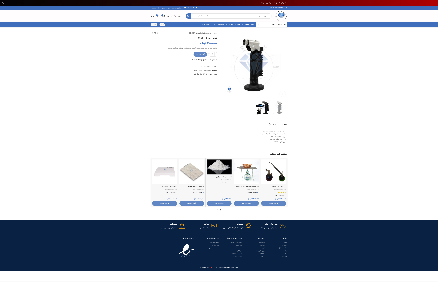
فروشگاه (208, 33)
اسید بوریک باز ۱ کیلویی (224, 176)
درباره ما (285, 254)
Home (215, 33)
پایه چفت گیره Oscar (279, 186)
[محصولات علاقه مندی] (168, 16)
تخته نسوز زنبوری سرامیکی (195, 186)
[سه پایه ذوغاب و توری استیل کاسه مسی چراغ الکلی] (246, 171)
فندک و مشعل (197, 70)
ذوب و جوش (207, 70)
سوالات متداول (283, 248)
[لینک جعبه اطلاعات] (269, 226)
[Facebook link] (196, 7)
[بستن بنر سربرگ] (3, 3)
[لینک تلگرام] (184, 7)
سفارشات (262, 245)
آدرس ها (262, 248)
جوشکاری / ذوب (237, 251)
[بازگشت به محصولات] (155, 33)
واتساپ (154, 25)
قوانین (285, 251)
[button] (273, 203)
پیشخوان (262, 242)
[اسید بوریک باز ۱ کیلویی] (219, 167)
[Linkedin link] (187, 7)
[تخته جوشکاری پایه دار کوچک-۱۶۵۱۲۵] (164, 171)
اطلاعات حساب (260, 254)
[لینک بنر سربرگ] (219, 3)
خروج (263, 257)
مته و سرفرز (238, 248)
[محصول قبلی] (157, 33)
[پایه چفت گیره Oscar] (273, 171)
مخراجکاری (239, 245)
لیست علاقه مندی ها (213, 248)
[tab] (283, 123)
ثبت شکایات (215, 245)
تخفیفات (284, 245)
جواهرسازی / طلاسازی (236, 242)
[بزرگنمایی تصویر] (282, 94)
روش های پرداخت (260, 251)
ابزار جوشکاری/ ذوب (206, 66)
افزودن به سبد (200, 54)
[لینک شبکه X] (193, 7)
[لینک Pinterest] (190, 7)
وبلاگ (285, 242)
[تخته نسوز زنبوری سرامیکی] (191, 171)
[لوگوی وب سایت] (281, 16)
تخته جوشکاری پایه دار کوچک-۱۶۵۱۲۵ (169, 187)
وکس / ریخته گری (237, 254)
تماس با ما (284, 257)
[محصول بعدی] (152, 33)
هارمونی (203, 267)
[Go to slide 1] (220, 209)
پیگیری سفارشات (214, 242)
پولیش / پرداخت (237, 257)
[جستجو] (188, 16)
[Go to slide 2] (217, 209)
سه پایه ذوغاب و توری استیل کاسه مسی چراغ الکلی (247, 187)
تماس (162, 25)
